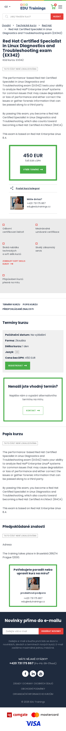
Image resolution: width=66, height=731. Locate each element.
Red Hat (47, 25)
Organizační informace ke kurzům (33, 694)
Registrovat (15, 365)
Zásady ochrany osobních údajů (33, 683)
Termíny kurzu (11, 304)
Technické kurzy (26, 25)
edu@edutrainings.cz (38, 206)
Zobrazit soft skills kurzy (14, 262)
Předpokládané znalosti (18, 309)
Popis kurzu (30, 304)
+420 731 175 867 (36, 203)
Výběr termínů (31, 169)
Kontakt (31, 410)
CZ (6, 6)
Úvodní (6, 25)
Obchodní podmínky (33, 688)
